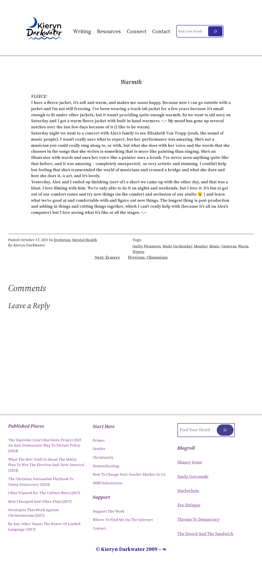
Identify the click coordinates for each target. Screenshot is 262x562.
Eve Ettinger (189, 505)
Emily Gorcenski (193, 476)
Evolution (62, 239)
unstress (228, 246)
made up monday (177, 246)
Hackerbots (188, 491)
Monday (200, 246)
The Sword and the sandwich (205, 534)
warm (243, 246)
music (214, 246)
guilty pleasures (146, 246)
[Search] (215, 31)
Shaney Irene (189, 462)
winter (138, 251)
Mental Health (84, 239)
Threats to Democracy (198, 519)
